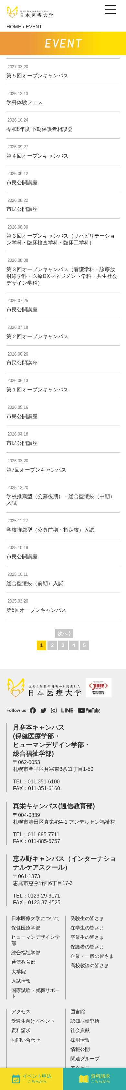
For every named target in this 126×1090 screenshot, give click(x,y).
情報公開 (80, 1049)
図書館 (77, 1011)
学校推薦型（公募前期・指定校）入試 (50, 530)
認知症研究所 (85, 1021)
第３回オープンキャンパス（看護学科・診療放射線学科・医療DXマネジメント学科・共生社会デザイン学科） (61, 276)
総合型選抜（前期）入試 (34, 583)
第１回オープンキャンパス (37, 389)
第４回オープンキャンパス (37, 156)
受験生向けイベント (33, 1021)
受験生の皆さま (87, 918)
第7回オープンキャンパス (36, 470)
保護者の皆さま (87, 946)
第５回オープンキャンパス (37, 75)
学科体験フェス (24, 102)
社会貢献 (80, 1030)
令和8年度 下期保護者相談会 (39, 129)
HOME (13, 26)
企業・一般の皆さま (92, 956)
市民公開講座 (21, 182)
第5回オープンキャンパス (36, 610)
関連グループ (85, 1058)
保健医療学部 (25, 927)
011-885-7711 (43, 834)
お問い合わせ (25, 1040)
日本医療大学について (35, 918)
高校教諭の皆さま (89, 965)
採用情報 (80, 1040)
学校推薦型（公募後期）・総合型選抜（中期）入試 (60, 500)
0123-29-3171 (44, 896)
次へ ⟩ (64, 633)
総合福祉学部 (25, 952)
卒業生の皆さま (87, 937)
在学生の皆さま (87, 927)
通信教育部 (23, 962)
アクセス (21, 1011)
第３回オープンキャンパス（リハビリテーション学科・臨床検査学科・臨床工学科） (60, 239)
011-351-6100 (44, 781)
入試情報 (21, 981)
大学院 (18, 971)
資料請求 (21, 1030)
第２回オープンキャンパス (37, 336)
